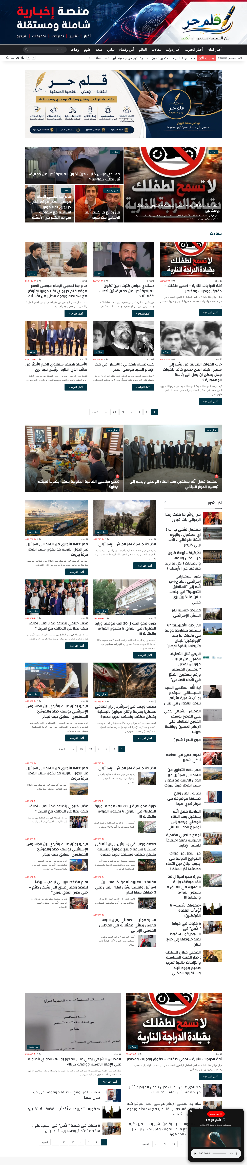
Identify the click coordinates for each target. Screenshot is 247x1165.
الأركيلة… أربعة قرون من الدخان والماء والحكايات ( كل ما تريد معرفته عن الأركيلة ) (183, 560)
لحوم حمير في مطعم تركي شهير (183, 757)
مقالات (156, 49)
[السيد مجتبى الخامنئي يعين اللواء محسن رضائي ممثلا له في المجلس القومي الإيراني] (147, 941)
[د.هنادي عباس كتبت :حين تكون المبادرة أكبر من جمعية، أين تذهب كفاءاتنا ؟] (74, 165)
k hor (217, 281)
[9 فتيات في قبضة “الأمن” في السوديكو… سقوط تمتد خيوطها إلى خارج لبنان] (212, 927)
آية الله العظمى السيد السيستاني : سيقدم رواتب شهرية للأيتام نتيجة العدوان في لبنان (182, 695)
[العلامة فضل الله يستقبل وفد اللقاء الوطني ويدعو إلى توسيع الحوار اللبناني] (212, 815)
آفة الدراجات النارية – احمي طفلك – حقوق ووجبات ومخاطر (177, 208)
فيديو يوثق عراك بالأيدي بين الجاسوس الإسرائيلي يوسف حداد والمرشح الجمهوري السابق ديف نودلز (57, 711)
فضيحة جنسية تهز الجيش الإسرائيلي (127, 544)
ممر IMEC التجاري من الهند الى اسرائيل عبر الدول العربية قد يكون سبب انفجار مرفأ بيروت (57, 549)
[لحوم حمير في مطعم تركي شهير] (212, 758)
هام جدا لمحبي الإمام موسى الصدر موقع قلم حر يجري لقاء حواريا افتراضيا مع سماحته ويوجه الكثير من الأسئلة (51, 207)
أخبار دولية (173, 49)
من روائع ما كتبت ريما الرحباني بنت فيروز (165, 58)
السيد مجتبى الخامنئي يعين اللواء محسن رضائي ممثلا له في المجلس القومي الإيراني (127, 925)
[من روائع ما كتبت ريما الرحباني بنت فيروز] (99, 203)
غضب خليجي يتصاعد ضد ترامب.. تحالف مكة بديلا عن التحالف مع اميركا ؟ (58, 626)
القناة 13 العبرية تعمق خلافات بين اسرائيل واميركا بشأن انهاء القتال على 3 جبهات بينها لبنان (125, 887)
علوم (87, 49)
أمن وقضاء (126, 49)
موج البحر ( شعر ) (187, 739)
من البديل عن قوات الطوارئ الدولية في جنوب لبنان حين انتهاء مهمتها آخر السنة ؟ (183, 861)
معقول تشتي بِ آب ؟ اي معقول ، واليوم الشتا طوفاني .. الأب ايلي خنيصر (183, 537)
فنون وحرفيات (111, 190)
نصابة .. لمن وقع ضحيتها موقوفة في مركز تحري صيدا (184, 798)
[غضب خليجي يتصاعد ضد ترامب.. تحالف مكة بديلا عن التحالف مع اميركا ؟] (79, 822)
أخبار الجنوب (194, 49)
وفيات (75, 49)
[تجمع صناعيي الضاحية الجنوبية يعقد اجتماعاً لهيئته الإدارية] (212, 838)
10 (123, 412)
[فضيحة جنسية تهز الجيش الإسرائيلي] (147, 778)
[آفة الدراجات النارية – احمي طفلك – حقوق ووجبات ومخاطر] (173, 184)
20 (114, 412)
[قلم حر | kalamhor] (123, 22)
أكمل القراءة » (210, 312)
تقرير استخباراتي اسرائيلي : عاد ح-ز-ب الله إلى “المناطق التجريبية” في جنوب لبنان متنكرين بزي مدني (174, 484)
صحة (99, 49)
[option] (123, 184)
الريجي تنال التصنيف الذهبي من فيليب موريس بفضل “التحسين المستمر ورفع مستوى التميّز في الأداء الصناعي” (185, 666)
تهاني (111, 49)
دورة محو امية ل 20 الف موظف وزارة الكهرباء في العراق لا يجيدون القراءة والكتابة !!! (125, 628)
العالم (143, 49)
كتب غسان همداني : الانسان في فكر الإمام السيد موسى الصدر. (124, 367)
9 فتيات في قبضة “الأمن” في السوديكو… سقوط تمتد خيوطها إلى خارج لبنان (184, 934)
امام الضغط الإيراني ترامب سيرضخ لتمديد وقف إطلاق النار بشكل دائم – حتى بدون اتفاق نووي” (58, 887)
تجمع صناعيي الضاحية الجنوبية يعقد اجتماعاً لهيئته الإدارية (183, 840)
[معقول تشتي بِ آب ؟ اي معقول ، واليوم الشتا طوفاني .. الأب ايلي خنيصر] (212, 533)
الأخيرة (95, 412)
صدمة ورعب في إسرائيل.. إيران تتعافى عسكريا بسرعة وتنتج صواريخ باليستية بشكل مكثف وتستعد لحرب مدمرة (125, 711)
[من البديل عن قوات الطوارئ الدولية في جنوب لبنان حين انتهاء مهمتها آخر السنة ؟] (212, 857)
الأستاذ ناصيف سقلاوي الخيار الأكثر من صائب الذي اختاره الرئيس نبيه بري (56, 367)
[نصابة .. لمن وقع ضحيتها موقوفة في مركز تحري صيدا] (212, 797)
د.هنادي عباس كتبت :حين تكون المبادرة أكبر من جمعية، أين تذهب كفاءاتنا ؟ (74, 177)
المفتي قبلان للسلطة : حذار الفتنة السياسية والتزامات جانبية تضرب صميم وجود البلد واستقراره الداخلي (183, 962)
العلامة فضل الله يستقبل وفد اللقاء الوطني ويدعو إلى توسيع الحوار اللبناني (184, 819)
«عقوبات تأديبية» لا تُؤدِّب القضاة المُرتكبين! (185, 910)
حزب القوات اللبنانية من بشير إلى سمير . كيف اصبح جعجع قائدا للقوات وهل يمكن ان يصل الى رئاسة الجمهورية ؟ (192, 372)
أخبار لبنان (215, 49)
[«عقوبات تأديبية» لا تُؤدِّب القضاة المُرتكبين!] (212, 909)
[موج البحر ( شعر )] (212, 743)
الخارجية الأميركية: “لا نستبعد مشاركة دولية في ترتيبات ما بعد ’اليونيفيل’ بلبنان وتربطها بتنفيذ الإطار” (74, 484)
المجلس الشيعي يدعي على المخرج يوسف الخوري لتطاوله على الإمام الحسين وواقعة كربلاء (182, 721)
